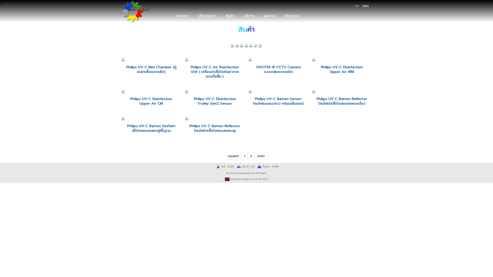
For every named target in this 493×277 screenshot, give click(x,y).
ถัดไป (261, 156)
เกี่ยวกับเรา (207, 16)
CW (256, 179)
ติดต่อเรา (292, 16)
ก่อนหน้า (233, 156)
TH (357, 6)
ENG (366, 6)
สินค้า (230, 16)
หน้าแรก (182, 16)
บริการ (249, 16)
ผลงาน (269, 16)
